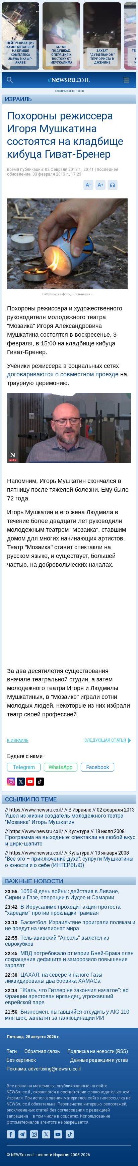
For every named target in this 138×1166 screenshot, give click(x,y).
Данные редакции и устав (99, 1060)
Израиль (18, 99)
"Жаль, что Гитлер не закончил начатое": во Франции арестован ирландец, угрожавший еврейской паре (67, 996)
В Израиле (17, 740)
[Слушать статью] (119, 185)
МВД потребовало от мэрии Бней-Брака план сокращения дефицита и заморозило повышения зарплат (69, 959)
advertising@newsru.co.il (54, 1068)
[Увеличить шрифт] (100, 185)
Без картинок (21, 1060)
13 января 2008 (112, 853)
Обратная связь (42, 1051)
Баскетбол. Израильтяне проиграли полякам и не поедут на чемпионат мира (70, 925)
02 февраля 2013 (116, 810)
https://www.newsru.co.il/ (36, 810)
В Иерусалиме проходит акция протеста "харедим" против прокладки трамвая (63, 910)
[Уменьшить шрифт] (88, 185)
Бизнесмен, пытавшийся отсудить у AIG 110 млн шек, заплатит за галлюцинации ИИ (67, 1015)
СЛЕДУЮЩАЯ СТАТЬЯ (105, 740)
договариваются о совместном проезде (63, 374)
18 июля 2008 (110, 831)
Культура (79, 831)
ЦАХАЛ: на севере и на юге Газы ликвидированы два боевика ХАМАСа (53, 978)
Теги (12, 1051)
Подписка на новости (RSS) (98, 1051)
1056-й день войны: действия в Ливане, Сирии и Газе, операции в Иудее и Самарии (62, 894)
